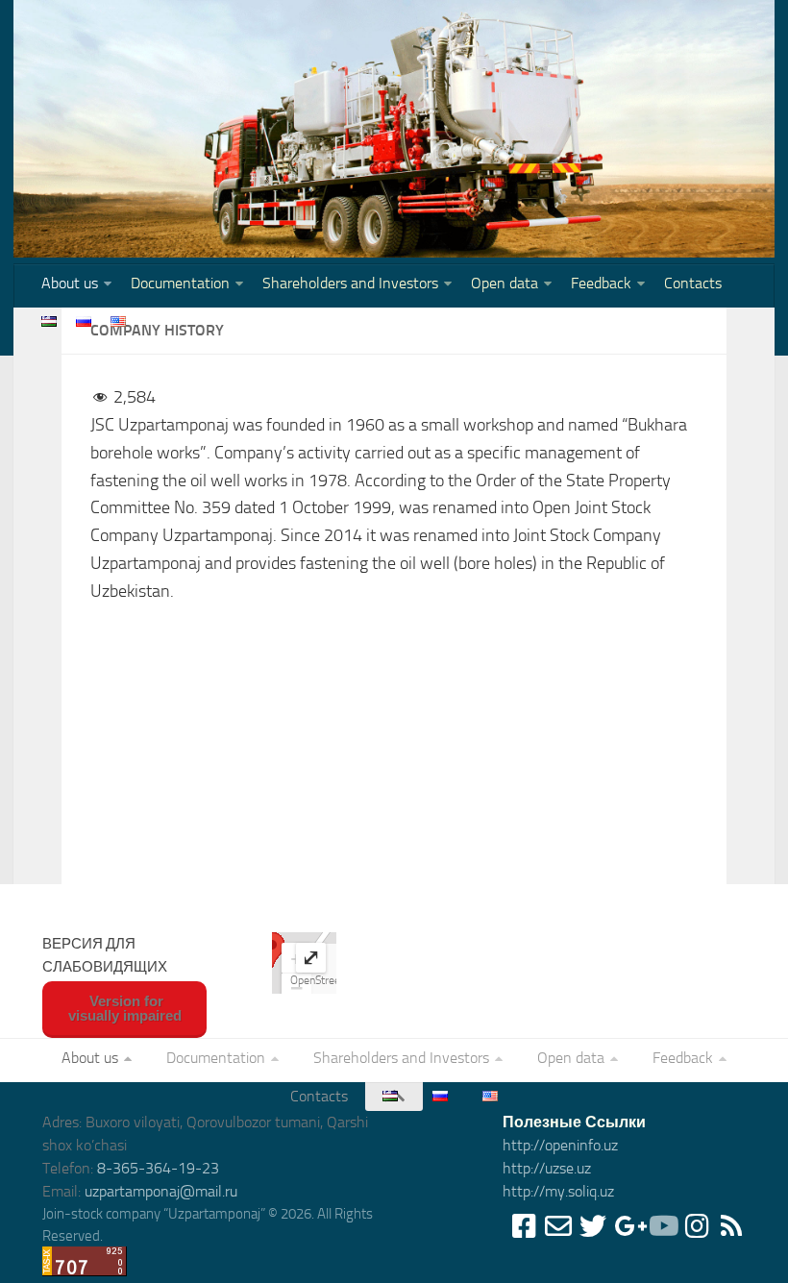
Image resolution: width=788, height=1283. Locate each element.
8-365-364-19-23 (158, 1168)
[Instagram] (696, 1226)
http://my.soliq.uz (558, 1191)
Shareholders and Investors (350, 283)
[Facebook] (523, 1226)
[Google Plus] (627, 1226)
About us (69, 283)
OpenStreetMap (327, 980)
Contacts (693, 283)
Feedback (601, 283)
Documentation (180, 283)
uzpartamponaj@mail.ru (161, 1191)
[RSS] (731, 1226)
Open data (504, 283)
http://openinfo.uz (560, 1145)
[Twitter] (592, 1226)
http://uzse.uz (547, 1168)
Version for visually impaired (125, 1008)
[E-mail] (558, 1226)
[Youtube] (662, 1226)
